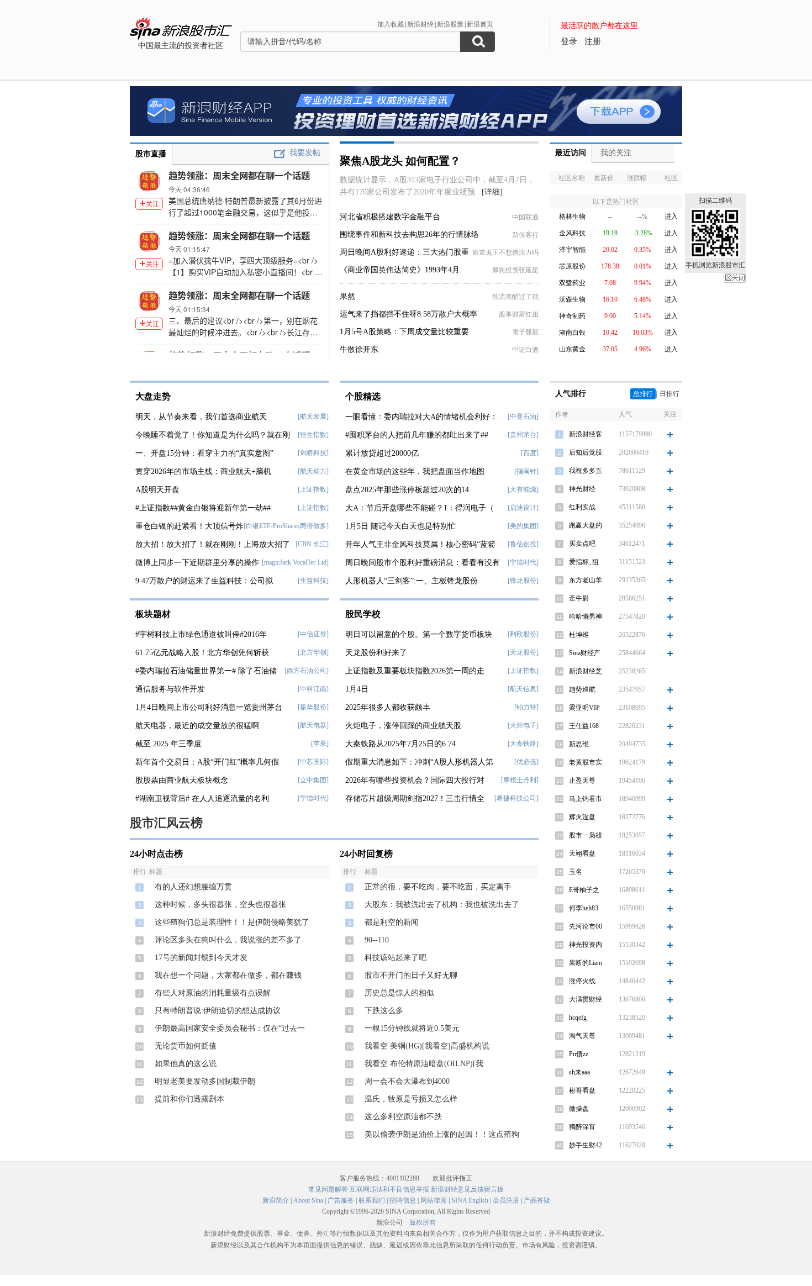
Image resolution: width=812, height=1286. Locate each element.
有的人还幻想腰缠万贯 (193, 887)
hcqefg (578, 1017)
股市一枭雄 (585, 835)
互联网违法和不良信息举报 (389, 1189)
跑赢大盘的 (585, 525)
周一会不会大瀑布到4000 (407, 1081)
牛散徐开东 (359, 349)
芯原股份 (572, 266)
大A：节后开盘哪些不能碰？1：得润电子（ (419, 508)
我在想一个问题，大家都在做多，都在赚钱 (228, 975)
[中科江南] (313, 689)
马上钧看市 (585, 799)
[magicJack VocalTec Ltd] (295, 562)
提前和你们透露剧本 (189, 1099)
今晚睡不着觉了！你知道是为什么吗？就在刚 (212, 435)
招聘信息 (402, 1200)
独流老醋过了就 (515, 297)
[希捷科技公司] (516, 798)
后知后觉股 (585, 452)
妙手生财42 (585, 1145)
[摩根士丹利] (520, 780)
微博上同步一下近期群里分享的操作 (197, 562)
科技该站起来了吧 (395, 957)
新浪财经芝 (585, 671)
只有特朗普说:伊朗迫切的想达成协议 (218, 1010)
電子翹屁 (525, 332)
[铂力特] (526, 707)
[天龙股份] (523, 652)
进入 (671, 216)
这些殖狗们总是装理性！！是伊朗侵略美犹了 (232, 922)
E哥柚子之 (584, 890)
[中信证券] (313, 634)
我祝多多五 (585, 471)
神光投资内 (585, 944)
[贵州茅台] (523, 435)
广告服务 (341, 1200)
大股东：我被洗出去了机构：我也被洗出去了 (442, 904)
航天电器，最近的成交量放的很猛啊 (197, 725)
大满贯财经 (585, 999)
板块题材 (153, 614)
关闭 (735, 278)
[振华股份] (313, 707)
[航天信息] (523, 689)
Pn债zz (578, 1054)
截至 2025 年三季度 (168, 744)
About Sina (308, 1200)
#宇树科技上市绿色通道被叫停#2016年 (201, 634)
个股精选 (363, 396)
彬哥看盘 (582, 1090)
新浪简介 (275, 1200)
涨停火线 (582, 981)
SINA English (469, 1200)
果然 (347, 296)
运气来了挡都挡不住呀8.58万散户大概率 (408, 314)
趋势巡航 (582, 689)
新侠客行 (525, 235)
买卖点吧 (582, 543)
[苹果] (320, 743)
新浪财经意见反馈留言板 (467, 1189)
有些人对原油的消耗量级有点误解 (213, 993)
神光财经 (582, 489)
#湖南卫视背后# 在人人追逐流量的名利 (202, 798)
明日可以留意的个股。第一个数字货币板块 (418, 634)
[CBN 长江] (312, 544)
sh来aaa (579, 1072)
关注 (152, 203)
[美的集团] (523, 526)
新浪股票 (450, 24)
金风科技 (572, 233)
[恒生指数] (313, 435)
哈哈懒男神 (585, 616)
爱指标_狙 (584, 562)
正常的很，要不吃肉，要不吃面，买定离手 (438, 887)
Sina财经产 (584, 653)
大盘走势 (153, 396)
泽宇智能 (572, 250)
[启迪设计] (523, 508)
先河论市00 (585, 926)
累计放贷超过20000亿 (382, 453)
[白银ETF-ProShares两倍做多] (286, 526)
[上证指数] (313, 489)
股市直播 (150, 154)
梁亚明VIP (584, 707)
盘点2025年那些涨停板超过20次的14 (407, 490)
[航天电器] (313, 725)
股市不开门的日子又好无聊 (411, 975)
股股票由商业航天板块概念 (181, 780)
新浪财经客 (585, 434)
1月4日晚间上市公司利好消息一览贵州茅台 (208, 707)
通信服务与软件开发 (170, 689)
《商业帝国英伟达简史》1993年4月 (400, 270)
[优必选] (526, 762)
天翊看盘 (582, 853)
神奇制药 (572, 316)
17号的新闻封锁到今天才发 (201, 957)
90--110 (377, 940)
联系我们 (371, 1200)
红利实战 (582, 507)
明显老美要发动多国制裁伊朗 (205, 1081)
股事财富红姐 (519, 314)
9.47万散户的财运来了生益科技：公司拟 (204, 581)
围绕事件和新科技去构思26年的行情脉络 (409, 234)
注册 (592, 41)
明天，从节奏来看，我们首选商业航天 (201, 417)
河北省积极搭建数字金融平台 (390, 217)
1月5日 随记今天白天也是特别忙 (400, 526)
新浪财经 (420, 24)
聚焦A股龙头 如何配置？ (400, 161)
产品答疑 (537, 1200)
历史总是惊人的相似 (399, 993)
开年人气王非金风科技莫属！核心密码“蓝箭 (420, 544)
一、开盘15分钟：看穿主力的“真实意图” (204, 453)
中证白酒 (525, 350)
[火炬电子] (523, 725)
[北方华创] (313, 652)
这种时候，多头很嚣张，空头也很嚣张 (220, 904)
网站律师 (433, 1200)
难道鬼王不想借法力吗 (505, 252)
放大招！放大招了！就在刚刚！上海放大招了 (212, 544)
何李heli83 (583, 908)
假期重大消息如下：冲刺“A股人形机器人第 (419, 762)
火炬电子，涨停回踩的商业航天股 (403, 725)
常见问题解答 (328, 1189)
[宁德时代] (313, 798)
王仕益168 (584, 726)
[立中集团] (313, 780)
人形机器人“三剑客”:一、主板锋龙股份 (411, 581)
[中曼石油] (523, 416)
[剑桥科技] (313, 453)
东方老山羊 (585, 580)
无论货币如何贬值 (186, 1046)
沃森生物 (572, 299)
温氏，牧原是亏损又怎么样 (411, 1099)
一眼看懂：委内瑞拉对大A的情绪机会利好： (421, 417)
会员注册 (506, 1200)
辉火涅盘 (582, 817)
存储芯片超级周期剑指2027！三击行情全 (414, 798)
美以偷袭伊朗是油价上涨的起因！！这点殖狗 (442, 1134)
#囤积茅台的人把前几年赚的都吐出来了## (416, 435)
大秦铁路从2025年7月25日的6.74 (400, 744)
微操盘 (579, 1109)
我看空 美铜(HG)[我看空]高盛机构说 (427, 1046)
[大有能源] (523, 489)
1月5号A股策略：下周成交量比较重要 (404, 332)
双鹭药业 (572, 283)
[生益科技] (313, 580)
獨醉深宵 (582, 1127)
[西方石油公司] (306, 670)
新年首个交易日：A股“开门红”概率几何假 (207, 762)
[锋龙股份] (523, 580)
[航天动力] (313, 471)
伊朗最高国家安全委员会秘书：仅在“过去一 (230, 1028)
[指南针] (526, 471)
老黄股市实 (585, 762)
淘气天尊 (582, 1036)
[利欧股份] (523, 634)
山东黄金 (572, 349)
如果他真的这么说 (186, 1064)
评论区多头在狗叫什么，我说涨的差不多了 (228, 940)
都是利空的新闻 (392, 922)
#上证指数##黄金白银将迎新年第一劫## (203, 508)
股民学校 (363, 614)
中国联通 (525, 217)
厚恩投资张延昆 (515, 270)
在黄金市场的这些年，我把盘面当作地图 (414, 471)
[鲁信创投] (523, 544)
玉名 (575, 872)
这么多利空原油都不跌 (403, 1117)
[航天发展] (313, 416)
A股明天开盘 (157, 490)
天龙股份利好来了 (376, 653)
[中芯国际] (313, 762)
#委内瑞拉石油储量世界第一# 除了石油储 (206, 671)
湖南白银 (572, 332)
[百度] (530, 453)
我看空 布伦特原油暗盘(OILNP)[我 (424, 1064)
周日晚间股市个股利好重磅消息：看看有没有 (422, 562)
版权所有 (422, 1222)
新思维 (579, 744)
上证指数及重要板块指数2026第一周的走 (414, 671)
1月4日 (356, 689)
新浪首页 (480, 24)
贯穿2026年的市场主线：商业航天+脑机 (203, 471)
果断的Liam (585, 963)
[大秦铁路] (523, 743)
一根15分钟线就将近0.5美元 (412, 1028)
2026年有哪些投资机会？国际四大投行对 (414, 780)
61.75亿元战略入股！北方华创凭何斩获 (202, 653)
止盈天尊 (582, 780)
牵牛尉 (579, 598)
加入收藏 (390, 24)
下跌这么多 (384, 1010)
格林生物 (572, 216)
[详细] (492, 192)
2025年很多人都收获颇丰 (387, 707)
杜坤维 (579, 635)
